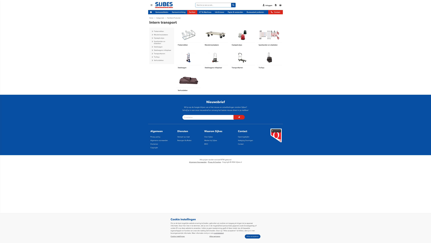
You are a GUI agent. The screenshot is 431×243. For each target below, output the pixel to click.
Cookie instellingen (178, 236)
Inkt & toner (219, 12)
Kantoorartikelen (161, 12)
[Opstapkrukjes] (242, 35)
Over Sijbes (208, 137)
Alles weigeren (214, 236)
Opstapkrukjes (237, 45)
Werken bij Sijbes (210, 140)
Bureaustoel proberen (255, 12)
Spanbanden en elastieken (268, 45)
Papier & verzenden (235, 12)
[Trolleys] (269, 57)
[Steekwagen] (188, 57)
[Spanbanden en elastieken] (269, 35)
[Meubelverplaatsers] (215, 35)
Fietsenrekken (183, 45)
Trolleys (261, 68)
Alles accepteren (253, 236)
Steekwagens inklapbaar (213, 68)
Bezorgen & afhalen (184, 140)
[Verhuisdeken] (188, 80)
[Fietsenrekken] (188, 35)
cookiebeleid (219, 233)
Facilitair (192, 12)
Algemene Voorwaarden (198, 162)
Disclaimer (154, 144)
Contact (277, 12)
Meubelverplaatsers (212, 45)
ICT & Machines (205, 12)
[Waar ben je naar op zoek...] (233, 5)
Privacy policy (155, 137)
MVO (206, 144)
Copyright (154, 148)
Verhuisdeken (183, 90)
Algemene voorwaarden (159, 140)
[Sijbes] (164, 8)
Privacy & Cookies (214, 162)
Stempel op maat (183, 137)
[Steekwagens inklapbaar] (215, 57)
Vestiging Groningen (245, 140)
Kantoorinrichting (178, 12)
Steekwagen (182, 68)
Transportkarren (237, 68)
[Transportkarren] (242, 57)
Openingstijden (243, 137)
